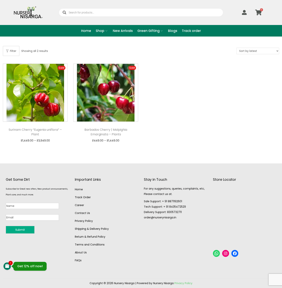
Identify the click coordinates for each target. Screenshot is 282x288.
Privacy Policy (84, 221)
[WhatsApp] (216, 253)
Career (79, 205)
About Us (81, 252)
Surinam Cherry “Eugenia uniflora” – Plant (35, 132)
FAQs (78, 260)
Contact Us (82, 213)
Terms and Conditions (90, 244)
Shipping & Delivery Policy (92, 229)
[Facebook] (234, 253)
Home (79, 189)
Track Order (83, 197)
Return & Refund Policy (90, 237)
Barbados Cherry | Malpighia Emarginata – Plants (105, 132)
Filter (13, 51)
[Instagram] (225, 253)
